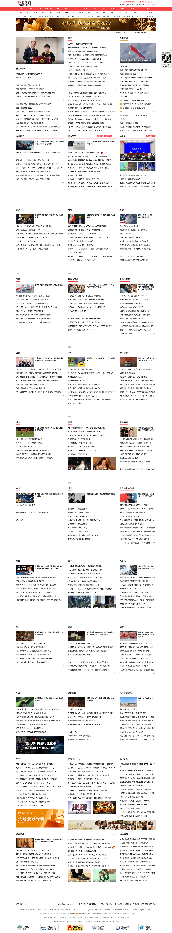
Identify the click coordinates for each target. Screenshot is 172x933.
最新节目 (124, 66)
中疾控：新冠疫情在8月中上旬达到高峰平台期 (84, 85)
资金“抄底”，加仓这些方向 (129, 226)
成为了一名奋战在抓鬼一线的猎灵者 (29, 783)
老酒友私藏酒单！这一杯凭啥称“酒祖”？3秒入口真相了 (139, 539)
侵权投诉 (98, 909)
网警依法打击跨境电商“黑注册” (131, 516)
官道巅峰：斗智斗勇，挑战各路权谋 (132, 786)
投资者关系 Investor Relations (66, 904)
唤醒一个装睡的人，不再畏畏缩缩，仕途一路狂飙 (85, 798)
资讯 (20, 8)
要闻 (70, 38)
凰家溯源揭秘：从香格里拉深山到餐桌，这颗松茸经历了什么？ (90, 187)
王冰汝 (122, 130)
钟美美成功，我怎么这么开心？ (79, 524)
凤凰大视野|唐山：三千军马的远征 (135, 115)
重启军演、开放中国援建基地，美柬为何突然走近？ (34, 104)
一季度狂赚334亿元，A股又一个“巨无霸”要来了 (33, 249)
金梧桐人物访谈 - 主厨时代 (25, 505)
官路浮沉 (112, 768)
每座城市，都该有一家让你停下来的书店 (30, 647)
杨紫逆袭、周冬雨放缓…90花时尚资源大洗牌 (84, 520)
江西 (103, 16)
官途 (101, 771)
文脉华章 (103, 47)
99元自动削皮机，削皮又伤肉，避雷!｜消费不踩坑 (34, 592)
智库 (35, 12)
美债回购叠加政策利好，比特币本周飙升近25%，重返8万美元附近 (39, 234)
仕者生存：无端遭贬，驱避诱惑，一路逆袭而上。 (137, 789)
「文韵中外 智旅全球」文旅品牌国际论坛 (30, 384)
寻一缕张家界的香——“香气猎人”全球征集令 (135, 643)
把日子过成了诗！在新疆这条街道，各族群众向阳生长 (87, 78)
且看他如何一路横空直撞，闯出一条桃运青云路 (84, 775)
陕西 (128, 16)
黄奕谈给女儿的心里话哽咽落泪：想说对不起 (135, 443)
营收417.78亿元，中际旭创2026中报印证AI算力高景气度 (88, 249)
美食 (104, 12)
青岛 (118, 16)
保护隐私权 (119, 904)
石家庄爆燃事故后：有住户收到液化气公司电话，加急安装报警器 (91, 104)
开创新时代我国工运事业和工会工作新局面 (83, 47)
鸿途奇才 (49, 790)
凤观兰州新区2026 (120, 32)
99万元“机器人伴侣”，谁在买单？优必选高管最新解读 (87, 226)
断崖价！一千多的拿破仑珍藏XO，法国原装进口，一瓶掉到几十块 (137, 509)
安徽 (63, 16)
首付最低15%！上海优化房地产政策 (132, 604)
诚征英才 (109, 904)
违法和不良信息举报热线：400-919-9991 (64, 909)
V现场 (75, 279)
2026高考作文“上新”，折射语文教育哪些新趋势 (136, 724)
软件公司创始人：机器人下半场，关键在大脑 (84, 230)
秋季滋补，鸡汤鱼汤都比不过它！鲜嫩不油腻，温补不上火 (88, 866)
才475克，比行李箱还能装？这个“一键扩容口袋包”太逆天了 (37, 119)
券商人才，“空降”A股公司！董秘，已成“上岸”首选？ (34, 226)
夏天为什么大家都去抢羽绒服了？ (28, 862)
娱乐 (57, 8)
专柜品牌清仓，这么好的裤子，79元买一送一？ (33, 850)
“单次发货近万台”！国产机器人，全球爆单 (135, 315)
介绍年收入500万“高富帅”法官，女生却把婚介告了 (86, 100)
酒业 (89, 12)
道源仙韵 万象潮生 (140, 32)
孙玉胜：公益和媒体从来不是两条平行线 (134, 843)
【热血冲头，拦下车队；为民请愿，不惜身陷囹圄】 (86, 764)
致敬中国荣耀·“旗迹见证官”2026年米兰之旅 (31, 388)
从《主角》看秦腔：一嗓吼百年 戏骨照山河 (31, 662)
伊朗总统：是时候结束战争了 (29, 74)
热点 (18, 68)
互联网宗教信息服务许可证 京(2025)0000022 (68, 921)
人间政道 (46, 783)
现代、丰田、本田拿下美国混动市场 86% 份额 (84, 388)
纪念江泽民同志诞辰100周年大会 (129, 170)
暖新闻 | (71, 123)
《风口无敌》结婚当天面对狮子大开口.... (134, 816)
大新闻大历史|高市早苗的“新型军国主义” (134, 93)
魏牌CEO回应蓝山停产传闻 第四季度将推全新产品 (137, 384)
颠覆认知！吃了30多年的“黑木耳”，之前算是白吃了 (34, 880)
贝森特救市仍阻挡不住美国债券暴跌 (133, 60)
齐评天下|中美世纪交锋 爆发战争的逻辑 (137, 104)
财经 (30, 8)
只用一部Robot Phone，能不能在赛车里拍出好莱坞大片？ (37, 589)
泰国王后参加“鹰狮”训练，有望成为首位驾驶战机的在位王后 (37, 130)
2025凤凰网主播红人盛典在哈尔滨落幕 (133, 881)
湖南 (98, 16)
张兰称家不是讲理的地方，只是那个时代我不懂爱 (137, 469)
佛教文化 (81, 12)
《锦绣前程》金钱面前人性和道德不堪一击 (136, 764)
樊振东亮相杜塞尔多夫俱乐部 (27, 61)
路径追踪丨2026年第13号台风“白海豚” (147, 170)
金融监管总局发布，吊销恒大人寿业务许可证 (135, 249)
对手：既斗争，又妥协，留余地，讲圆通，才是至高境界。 (37, 771)
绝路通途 (104, 790)
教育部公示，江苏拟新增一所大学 (132, 732)
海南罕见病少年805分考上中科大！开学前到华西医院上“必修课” (90, 647)
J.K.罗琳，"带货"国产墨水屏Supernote (133, 296)
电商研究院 (125, 488)
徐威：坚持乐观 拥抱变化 (129, 123)
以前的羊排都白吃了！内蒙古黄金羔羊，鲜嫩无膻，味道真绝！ (38, 858)
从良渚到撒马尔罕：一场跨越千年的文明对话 (135, 655)
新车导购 (124, 352)
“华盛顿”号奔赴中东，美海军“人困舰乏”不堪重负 (33, 296)
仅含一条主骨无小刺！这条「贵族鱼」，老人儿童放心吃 (87, 855)
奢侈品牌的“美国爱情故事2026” (79, 539)
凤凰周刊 (144, 904)
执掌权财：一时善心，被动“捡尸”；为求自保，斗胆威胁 (87, 768)
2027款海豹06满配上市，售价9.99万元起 (82, 396)
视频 (122, 8)
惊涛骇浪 (54, 779)
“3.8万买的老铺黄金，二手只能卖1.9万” (82, 260)
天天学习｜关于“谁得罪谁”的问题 (80, 44)
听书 (18, 758)
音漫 (150, 12)
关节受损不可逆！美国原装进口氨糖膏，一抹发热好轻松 (137, 720)
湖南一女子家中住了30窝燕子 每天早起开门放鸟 (85, 131)
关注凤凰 (124, 833)
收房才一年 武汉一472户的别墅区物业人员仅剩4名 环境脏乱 (89, 127)
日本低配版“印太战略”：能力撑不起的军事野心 (32, 303)
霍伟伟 (139, 130)
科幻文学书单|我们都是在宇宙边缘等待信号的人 (33, 651)
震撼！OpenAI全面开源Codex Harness (82, 330)
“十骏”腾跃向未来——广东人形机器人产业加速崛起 (86, 63)
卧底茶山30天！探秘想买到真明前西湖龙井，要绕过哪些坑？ (89, 168)
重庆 (108, 16)
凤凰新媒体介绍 (21, 904)
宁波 (143, 16)
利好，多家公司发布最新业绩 (130, 237)
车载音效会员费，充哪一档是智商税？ (81, 369)
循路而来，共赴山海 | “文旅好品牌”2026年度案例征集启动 (37, 373)
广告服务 (101, 904)
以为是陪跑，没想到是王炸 (77, 454)
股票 (43, 12)
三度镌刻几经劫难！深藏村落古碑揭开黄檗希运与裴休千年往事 (90, 713)
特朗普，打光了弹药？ (24, 78)
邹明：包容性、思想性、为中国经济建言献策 (136, 858)
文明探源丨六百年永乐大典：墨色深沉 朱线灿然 (136, 647)
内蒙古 (41, 16)
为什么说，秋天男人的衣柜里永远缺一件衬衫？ (84, 862)
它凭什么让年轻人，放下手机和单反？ (81, 245)
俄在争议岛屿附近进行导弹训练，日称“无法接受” (33, 315)
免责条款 (128, 904)
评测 (58, 12)
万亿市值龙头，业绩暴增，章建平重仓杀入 (135, 245)
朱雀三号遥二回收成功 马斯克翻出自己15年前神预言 (86, 300)
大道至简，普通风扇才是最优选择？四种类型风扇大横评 (36, 596)
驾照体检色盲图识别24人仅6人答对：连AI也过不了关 (87, 307)
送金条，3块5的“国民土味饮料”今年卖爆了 (135, 241)
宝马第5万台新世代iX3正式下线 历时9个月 (135, 399)
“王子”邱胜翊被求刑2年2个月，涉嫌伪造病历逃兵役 (86, 428)
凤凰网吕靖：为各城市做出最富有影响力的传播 (136, 846)
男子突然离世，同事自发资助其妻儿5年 (90, 123)
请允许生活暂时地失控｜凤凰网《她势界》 (31, 713)
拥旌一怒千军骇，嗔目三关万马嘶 (132, 797)
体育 (85, 8)
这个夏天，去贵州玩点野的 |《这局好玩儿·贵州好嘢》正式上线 (38, 369)
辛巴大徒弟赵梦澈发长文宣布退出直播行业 (135, 505)
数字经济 (150, 16)
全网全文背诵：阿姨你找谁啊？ (79, 512)
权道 (44, 794)
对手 (100, 794)
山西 (123, 16)
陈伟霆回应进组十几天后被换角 (79, 439)
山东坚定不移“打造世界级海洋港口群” (133, 713)
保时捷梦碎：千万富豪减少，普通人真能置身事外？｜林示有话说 (91, 392)
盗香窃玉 (98, 787)
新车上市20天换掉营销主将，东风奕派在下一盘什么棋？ (88, 384)
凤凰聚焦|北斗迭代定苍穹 (129, 74)
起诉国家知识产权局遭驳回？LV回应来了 (134, 260)
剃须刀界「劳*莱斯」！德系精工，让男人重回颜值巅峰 (87, 156)
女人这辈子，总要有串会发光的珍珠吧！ (82, 450)
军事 (76, 8)
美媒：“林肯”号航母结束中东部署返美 (29, 311)
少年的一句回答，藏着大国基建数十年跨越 (83, 66)
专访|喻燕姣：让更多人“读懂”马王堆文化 (134, 658)
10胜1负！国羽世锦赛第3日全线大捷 (29, 439)
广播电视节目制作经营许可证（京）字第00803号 (75, 917)
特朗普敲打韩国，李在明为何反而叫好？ (30, 89)
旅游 (97, 12)
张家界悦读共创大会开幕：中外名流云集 (134, 877)
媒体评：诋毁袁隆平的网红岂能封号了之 (134, 512)
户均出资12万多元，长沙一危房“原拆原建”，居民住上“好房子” (90, 589)
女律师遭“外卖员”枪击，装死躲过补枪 (29, 123)
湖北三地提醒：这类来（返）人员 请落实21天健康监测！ (88, 651)
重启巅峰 (50, 764)
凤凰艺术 (152, 904)
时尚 (66, 8)
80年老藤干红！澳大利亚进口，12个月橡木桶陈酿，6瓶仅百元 (142, 543)
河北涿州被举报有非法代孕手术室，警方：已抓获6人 (87, 93)
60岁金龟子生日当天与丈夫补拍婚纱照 (81, 447)
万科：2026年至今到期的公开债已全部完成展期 (85, 577)
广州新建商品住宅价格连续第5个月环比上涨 (83, 585)
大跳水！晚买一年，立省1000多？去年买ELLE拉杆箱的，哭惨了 (39, 245)
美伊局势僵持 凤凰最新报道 (130, 159)
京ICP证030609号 (49, 917)
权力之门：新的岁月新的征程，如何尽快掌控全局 (33, 802)
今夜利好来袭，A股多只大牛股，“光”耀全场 (31, 237)
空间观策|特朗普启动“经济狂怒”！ (135, 108)
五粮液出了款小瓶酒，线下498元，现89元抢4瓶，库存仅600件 (90, 847)
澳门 (20, 16)
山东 (113, 16)
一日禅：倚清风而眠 (75, 709)
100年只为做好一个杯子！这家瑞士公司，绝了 (84, 153)
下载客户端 (141, 5)
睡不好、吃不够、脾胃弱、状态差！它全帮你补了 (33, 854)
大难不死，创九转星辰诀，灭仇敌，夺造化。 (84, 790)
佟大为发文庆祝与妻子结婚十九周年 (80, 443)
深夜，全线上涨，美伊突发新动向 (28, 230)
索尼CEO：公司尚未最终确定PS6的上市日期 (135, 330)
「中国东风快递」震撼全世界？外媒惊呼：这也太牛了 (87, 858)
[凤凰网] (24, 5)
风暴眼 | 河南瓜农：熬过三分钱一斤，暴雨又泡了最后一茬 (37, 164)
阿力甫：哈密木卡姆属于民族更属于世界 (134, 666)
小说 (140, 8)
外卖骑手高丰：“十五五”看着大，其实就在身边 (84, 59)
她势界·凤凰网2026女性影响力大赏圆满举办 (135, 869)
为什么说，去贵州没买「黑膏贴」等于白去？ (84, 179)
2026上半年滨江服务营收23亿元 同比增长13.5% (137, 585)
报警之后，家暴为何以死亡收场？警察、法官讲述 (33, 179)
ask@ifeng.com (87, 909)
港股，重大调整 (125, 234)
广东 (68, 16)
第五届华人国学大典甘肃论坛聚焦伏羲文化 (135, 862)
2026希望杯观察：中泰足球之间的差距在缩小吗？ (34, 454)
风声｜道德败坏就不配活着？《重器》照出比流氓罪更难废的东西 (39, 168)
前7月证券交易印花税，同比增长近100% (82, 241)
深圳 (73, 16)
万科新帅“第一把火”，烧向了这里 (131, 589)
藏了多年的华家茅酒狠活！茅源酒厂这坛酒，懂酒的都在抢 (88, 183)
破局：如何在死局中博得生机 (130, 808)
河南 (88, 16)
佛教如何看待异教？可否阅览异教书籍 (81, 721)
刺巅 (46, 798)
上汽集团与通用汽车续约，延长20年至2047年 (136, 369)
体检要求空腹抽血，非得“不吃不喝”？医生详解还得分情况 (88, 670)
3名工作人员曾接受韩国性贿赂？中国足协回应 (32, 450)
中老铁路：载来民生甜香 (128, 709)
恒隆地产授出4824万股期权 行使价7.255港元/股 (137, 607)
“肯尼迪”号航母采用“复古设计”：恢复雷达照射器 (33, 322)
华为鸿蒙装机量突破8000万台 (130, 303)
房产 (112, 8)
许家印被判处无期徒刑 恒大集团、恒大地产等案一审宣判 (88, 574)
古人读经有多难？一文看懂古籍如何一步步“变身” (85, 724)
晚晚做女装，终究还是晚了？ (78, 509)
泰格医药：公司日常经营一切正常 (80, 643)
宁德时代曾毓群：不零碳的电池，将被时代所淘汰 (33, 171)
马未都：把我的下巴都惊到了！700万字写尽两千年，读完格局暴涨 (91, 112)
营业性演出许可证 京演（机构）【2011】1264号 (103, 921)
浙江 (138, 16)
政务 (94, 8)
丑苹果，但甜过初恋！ (76, 175)
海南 (58, 16)
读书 (66, 12)
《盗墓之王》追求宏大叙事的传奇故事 (29, 798)
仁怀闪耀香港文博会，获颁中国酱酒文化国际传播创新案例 (37, 381)
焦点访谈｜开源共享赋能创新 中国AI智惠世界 (84, 51)
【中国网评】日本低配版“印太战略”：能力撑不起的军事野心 (89, 74)
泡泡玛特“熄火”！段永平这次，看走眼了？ (83, 234)
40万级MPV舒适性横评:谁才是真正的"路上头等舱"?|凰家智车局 (39, 600)
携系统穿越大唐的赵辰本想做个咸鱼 (80, 787)
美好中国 (131, 8)
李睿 (150, 130)
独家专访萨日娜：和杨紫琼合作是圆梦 (133, 454)
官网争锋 (98, 779)
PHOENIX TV (131, 5)
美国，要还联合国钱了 (24, 108)
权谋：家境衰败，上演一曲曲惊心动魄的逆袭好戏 (33, 787)
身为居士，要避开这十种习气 (78, 739)
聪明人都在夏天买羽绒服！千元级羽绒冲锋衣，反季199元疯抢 (38, 877)
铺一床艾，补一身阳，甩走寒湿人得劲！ (82, 851)
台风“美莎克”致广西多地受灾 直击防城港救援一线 (137, 187)
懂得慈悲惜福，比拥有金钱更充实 (80, 736)
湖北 (93, 16)
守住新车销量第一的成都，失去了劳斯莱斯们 (84, 322)
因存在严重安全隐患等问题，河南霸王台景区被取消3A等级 (89, 115)
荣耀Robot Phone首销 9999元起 (131, 307)
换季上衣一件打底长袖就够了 (78, 516)
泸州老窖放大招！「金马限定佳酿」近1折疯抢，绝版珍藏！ (37, 307)
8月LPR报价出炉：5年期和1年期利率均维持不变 (85, 581)
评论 (28, 12)
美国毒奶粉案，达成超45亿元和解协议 (133, 230)
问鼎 (57, 775)
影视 (122, 422)
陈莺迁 (128, 130)
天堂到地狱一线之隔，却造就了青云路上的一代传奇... (35, 775)
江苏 (78, 16)
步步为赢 (108, 798)
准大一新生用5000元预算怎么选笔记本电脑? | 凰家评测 (36, 577)
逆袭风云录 (57, 787)
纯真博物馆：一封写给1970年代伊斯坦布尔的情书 (34, 658)
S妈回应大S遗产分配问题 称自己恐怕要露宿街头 (137, 439)
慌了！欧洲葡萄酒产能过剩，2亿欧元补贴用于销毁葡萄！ (36, 865)
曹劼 (145, 130)
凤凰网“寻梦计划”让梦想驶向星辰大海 (29, 728)
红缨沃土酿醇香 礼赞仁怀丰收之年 (132, 524)
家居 (112, 12)
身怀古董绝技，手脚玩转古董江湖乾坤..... (82, 794)
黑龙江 (52, 16)
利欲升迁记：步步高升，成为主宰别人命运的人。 (33, 768)
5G (143, 12)
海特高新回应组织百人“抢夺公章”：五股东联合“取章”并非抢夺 (90, 326)
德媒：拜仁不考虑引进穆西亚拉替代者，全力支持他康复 (88, 662)
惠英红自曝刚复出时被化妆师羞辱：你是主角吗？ (85, 431)
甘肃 (133, 16)
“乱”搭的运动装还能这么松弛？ (79, 531)
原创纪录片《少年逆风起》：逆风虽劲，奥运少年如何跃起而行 (38, 721)
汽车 (103, 8)
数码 (51, 12)
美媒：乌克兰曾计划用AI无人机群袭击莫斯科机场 (33, 318)
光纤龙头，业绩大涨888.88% (26, 241)
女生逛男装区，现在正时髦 (77, 528)
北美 (30, 16)
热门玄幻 (77, 758)
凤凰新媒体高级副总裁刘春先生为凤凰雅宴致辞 (136, 854)
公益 (120, 12)
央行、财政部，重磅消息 (77, 252)
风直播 (123, 136)
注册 (149, 5)
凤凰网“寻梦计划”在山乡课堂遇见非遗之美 (31, 732)
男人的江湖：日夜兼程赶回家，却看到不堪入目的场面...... (88, 783)
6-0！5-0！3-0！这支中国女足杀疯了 (29, 443)
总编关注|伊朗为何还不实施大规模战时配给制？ (137, 78)
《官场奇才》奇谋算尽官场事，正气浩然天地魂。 (137, 774)
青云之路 (110, 764)
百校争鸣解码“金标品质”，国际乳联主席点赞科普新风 (35, 717)
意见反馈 (136, 904)
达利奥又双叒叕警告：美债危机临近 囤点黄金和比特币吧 (88, 237)
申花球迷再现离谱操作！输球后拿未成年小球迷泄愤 (34, 458)
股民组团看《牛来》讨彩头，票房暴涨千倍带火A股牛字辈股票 (38, 175)
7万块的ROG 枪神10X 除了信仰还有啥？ (30, 581)
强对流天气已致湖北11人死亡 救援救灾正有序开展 (137, 183)
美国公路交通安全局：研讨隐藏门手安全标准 (135, 388)
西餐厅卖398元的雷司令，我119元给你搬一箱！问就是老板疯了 (90, 843)
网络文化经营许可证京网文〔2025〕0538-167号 (112, 917)
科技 (39, 8)
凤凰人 (123, 119)
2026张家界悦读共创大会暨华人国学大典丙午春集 (137, 873)
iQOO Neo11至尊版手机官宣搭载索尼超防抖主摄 (137, 322)
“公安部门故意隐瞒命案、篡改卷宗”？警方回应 (84, 97)
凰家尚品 (150, 8)
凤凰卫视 (48, 8)
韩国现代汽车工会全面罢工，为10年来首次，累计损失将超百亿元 (91, 256)
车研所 (127, 279)
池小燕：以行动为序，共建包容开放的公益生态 (136, 850)
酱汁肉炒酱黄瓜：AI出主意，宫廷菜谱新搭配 (32, 512)
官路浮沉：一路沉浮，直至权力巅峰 (80, 779)
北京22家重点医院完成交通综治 (79, 655)
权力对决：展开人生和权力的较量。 (132, 770)
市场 (122, 209)
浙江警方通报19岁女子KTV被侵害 (80, 108)
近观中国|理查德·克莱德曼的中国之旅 (136, 100)
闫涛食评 (19, 520)
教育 (127, 12)
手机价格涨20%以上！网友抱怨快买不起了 (135, 300)
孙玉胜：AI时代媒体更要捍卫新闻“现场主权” (135, 127)
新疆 (46, 16)
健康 (135, 12)
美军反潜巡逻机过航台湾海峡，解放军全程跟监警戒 (86, 81)
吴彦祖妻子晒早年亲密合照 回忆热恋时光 (134, 446)
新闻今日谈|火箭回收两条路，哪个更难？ (134, 70)
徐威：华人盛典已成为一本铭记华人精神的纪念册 (137, 839)
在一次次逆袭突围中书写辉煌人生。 (29, 794)
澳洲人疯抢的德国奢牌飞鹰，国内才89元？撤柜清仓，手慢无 (89, 160)
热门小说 (124, 758)
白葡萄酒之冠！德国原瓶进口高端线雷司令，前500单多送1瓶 (89, 164)
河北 (83, 16)
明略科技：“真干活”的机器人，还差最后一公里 (32, 160)
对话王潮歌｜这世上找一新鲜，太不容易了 (31, 643)
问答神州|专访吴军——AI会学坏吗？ (133, 89)
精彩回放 (124, 96)
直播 (20, 12)
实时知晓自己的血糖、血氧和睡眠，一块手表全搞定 (86, 840)
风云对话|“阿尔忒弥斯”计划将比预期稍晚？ (135, 85)
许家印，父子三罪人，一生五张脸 (132, 256)
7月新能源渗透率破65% (76, 381)
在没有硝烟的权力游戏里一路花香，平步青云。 (33, 779)
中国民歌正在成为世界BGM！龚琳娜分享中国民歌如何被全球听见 (39, 392)
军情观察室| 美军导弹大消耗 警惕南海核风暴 (136, 81)
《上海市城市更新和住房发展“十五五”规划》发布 (85, 570)
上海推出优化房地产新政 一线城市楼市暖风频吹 (85, 566)
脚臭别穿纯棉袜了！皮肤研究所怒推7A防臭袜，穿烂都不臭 (37, 869)
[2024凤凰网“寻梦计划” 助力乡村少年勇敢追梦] (146, 2)
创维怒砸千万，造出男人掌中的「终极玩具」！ (33, 654)
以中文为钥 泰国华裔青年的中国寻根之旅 (134, 651)
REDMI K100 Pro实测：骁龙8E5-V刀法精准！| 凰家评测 (36, 585)
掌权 (54, 768)
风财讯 (123, 560)
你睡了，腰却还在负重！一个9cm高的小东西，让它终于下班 (89, 399)
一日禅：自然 (73, 732)
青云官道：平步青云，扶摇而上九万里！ (30, 805)
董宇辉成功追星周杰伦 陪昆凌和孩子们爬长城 (136, 450)
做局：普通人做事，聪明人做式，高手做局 (83, 771)
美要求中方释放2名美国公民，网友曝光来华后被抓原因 (35, 93)
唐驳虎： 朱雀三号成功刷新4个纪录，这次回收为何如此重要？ (38, 153)
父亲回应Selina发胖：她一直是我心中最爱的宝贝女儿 (87, 435)
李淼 (134, 130)
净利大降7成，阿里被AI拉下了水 (79, 311)
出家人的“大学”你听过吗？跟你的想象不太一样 (84, 717)
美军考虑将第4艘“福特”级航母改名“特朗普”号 (32, 300)
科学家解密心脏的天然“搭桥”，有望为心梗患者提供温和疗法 (89, 666)
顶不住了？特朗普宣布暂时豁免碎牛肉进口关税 (33, 96)
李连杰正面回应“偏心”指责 (129, 458)
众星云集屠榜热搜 (126, 334)
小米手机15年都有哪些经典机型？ (132, 318)
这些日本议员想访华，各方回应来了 (29, 85)
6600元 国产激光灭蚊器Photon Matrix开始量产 (137, 326)
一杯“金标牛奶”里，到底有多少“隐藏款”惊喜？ (32, 724)
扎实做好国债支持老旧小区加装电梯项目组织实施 (137, 577)
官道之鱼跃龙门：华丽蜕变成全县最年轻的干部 (136, 782)
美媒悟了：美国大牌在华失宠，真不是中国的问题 (33, 115)
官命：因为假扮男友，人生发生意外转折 (30, 764)
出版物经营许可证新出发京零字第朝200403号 (118, 913)
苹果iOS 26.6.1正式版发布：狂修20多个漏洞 (135, 311)
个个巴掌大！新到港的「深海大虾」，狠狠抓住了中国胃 (35, 873)
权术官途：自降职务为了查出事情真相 (133, 804)
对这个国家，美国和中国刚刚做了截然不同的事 (33, 112)
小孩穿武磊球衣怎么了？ (25, 446)
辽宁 (35, 16)
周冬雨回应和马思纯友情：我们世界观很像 (135, 462)
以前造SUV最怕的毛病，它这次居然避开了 (135, 377)
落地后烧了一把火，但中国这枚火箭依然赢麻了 (84, 296)
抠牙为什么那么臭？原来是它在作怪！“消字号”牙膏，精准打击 (38, 127)
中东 (25, 16)
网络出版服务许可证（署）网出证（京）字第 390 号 (56, 913)
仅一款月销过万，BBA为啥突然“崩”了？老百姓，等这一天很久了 (91, 373)
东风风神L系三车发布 (127, 373)
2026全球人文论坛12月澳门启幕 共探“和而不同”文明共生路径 (38, 709)
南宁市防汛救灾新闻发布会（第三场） (133, 175)
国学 (74, 12)
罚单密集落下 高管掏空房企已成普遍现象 (134, 581)
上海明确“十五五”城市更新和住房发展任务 (135, 592)
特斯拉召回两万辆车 (75, 377)
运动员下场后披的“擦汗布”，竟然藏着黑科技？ (84, 171)
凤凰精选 (20, 136)
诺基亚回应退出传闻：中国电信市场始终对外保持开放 (87, 303)
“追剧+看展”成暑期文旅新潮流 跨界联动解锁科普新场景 (87, 55)
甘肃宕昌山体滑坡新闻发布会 (130, 179)
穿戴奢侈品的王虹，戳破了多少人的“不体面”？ (84, 535)
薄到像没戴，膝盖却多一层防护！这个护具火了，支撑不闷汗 (89, 119)
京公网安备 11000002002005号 (89, 913)
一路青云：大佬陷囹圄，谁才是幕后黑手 (30, 790)
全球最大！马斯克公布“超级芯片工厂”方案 (83, 592)
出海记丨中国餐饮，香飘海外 (78, 70)
